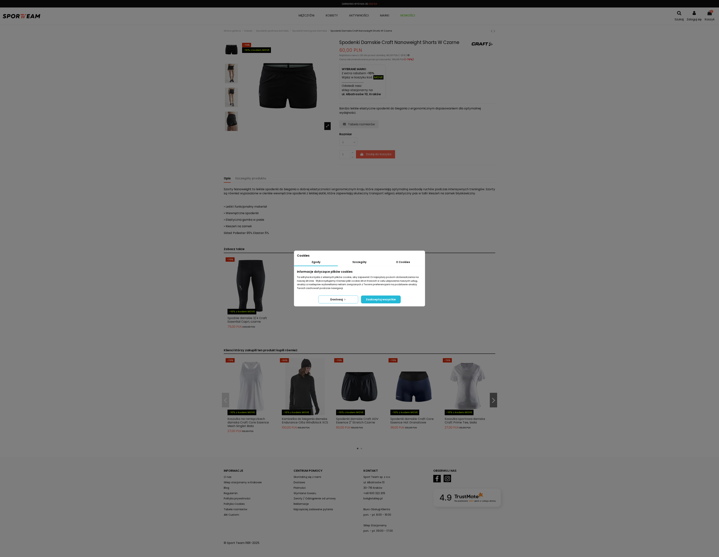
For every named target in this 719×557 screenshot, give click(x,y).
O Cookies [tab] (403, 262)
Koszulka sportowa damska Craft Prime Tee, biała (465, 421)
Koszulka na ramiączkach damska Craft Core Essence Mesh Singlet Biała (248, 422)
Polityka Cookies (234, 504)
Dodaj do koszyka (378, 154)
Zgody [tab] (316, 262)
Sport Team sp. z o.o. (377, 477)
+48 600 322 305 (374, 493)
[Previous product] (492, 31)
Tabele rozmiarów (235, 509)
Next (493, 400)
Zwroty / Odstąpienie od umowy (315, 498)
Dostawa (299, 482)
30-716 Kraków (372, 488)
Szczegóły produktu (250, 178)
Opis (227, 178)
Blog (226, 488)
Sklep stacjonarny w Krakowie (243, 482)
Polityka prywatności (237, 498)
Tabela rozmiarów (361, 124)
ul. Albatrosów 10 (374, 482)
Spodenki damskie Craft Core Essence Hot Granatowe (412, 421)
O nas (227, 477)
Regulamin (231, 493)
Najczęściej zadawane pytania (313, 509)
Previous (225, 400)
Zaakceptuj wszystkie (381, 299)
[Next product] (494, 31)
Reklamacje (301, 504)
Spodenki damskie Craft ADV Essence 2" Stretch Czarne (357, 421)
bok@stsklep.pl (373, 498)
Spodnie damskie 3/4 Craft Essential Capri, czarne (247, 320)
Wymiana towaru (305, 493)
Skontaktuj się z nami (307, 477)
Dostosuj (336, 299)
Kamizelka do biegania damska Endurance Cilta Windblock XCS (305, 421)
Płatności (300, 488)
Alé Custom (231, 515)
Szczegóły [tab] (359, 262)
